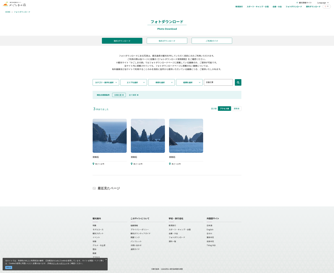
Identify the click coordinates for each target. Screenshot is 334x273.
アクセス (96, 257)
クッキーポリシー (60, 263)
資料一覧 (172, 241)
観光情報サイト (305, 2)
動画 (94, 253)
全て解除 (132, 95)
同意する (8, 267)
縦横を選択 (187, 82)
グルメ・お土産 (99, 245)
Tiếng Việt (211, 245)
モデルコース (98, 229)
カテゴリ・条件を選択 (104, 82)
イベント (96, 237)
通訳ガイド (135, 249)
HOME (7, 12)
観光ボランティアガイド (141, 233)
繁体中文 (210, 237)
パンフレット (136, 241)
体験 (94, 241)
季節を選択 (160, 82)
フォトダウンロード (22, 12)
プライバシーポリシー (140, 229)
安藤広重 (118, 95)
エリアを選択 (132, 82)
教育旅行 (172, 225)
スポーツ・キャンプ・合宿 (180, 229)
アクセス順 (224, 108)
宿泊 (94, 249)
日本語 (209, 225)
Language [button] (321, 2)
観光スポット (98, 233)
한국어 (209, 233)
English (210, 229)
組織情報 (134, 225)
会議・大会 (173, 233)
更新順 (236, 108)
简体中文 (210, 241)
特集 (94, 225)
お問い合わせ (136, 245)
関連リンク (135, 237)
